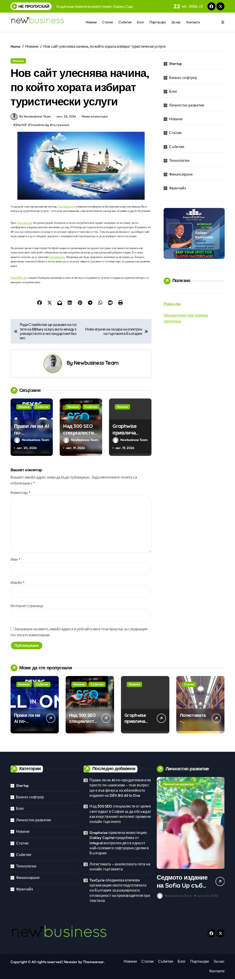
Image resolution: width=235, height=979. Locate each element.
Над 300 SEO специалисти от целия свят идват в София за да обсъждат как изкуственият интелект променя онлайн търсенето (120, 814)
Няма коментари (95, 116)
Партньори (157, 22)
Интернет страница (27, 605)
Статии (107, 22)
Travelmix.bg (39, 125)
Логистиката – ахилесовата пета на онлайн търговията (120, 866)
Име (15, 559)
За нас (176, 22)
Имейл (18, 582)
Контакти (193, 22)
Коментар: (21, 492)
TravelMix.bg (19, 277)
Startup (175, 63)
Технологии (179, 160)
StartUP (21, 125)
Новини (91, 22)
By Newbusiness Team (35, 116)
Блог (140, 22)
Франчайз (177, 188)
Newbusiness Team (96, 362)
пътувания (60, 125)
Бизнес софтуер (183, 77)
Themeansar (93, 961)
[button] (219, 838)
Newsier (71, 961)
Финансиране (181, 174)
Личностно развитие (186, 105)
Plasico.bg (172, 303)
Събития (124, 22)
